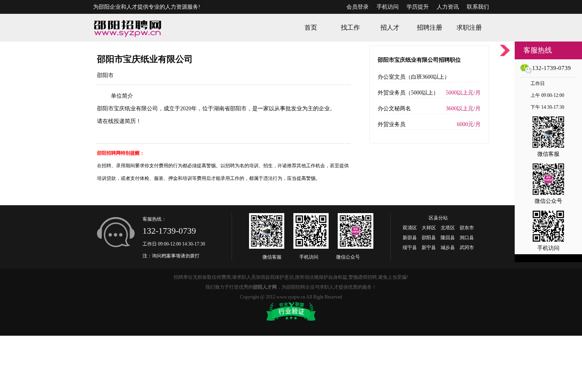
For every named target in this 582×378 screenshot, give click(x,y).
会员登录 (357, 7)
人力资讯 (448, 7)
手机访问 (388, 7)
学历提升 (418, 7)
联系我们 (478, 7)
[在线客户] (505, 50)
